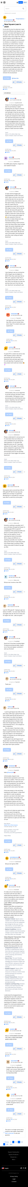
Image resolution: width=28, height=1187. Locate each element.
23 (22, 1142)
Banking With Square (10, 13)
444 (10, 259)
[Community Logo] (5, 2)
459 (9, 1022)
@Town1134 (10, 772)
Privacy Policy (14, 1176)
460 (11, 1054)
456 (8, 759)
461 (12, 1087)
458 (10, 878)
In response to (15, 102)
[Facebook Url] (23, 1168)
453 (8, 630)
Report (6, 89)
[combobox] (15, 8)
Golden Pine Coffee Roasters (11, 825)
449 (9, 477)
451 (9, 569)
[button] (13, 82)
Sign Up (20, 2)
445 (10, 307)
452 (9, 597)
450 (8, 512)
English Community (17, 2)
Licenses (14, 1181)
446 (12, 340)
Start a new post (9, 1133)
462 (12, 1119)
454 (9, 671)
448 (10, 424)
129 (7, 1144)
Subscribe (16, 78)
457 (9, 850)
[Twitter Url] (21, 1168)
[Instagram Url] (25, 1168)
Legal (14, 1179)
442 (10, 150)
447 (9, 379)
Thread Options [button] (20, 19)
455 (10, 699)
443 (9, 180)
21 (16, 1142)
